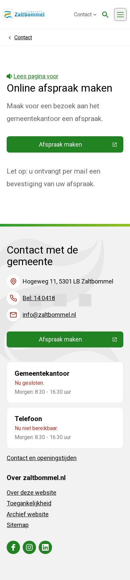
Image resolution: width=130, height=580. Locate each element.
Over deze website (31, 492)
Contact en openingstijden (42, 457)
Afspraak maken (81, 146)
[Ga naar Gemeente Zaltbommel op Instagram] (29, 547)
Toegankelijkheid (29, 503)
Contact (83, 14)
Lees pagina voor (36, 76)
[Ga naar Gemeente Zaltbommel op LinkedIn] (45, 547)
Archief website (28, 514)
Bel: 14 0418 (39, 297)
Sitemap (18, 524)
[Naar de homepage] (23, 14)
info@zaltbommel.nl (49, 314)
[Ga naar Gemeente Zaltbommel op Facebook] (13, 547)
